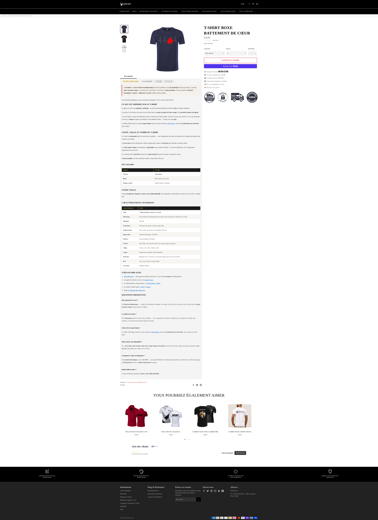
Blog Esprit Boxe (153, 490)
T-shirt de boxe (131, 382)
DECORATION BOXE (209, 11)
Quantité (251, 49)
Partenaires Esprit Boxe (155, 494)
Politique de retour (126, 497)
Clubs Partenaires (125, 490)
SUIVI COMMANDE (246, 11)
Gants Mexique (128, 276)
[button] (211, 40)
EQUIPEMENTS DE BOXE (149, 11)
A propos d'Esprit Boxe (155, 497)
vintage (148, 287)
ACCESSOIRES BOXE (227, 11)
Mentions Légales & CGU (128, 500)
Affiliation (123, 506)
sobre (142, 287)
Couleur (207, 49)
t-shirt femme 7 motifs (153, 283)
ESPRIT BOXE (125, 11)
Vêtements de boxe (141, 382)
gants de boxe (149, 280)
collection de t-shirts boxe (137, 290)
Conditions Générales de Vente (129, 503)
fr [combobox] (155, 446)
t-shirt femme (171, 123)
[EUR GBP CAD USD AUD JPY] (243, 4)
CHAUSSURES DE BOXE (189, 11)
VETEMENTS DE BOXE (169, 11)
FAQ (121, 509)
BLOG (134, 11)
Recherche (123, 494)
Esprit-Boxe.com (129, 518)
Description (128, 76)
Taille (228, 49)
